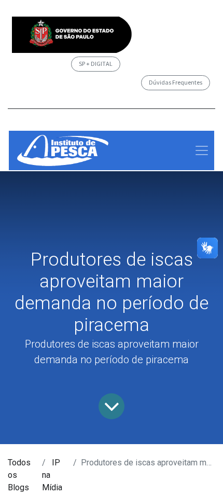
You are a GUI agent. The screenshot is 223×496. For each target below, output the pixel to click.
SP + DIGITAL (96, 63)
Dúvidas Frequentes (175, 82)
